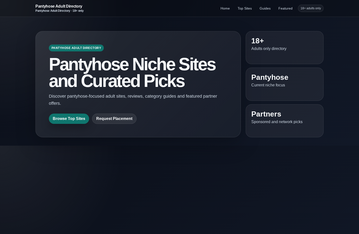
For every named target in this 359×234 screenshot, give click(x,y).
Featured (285, 8)
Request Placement (114, 119)
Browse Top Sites (69, 119)
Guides (265, 8)
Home (225, 8)
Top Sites (245, 8)
